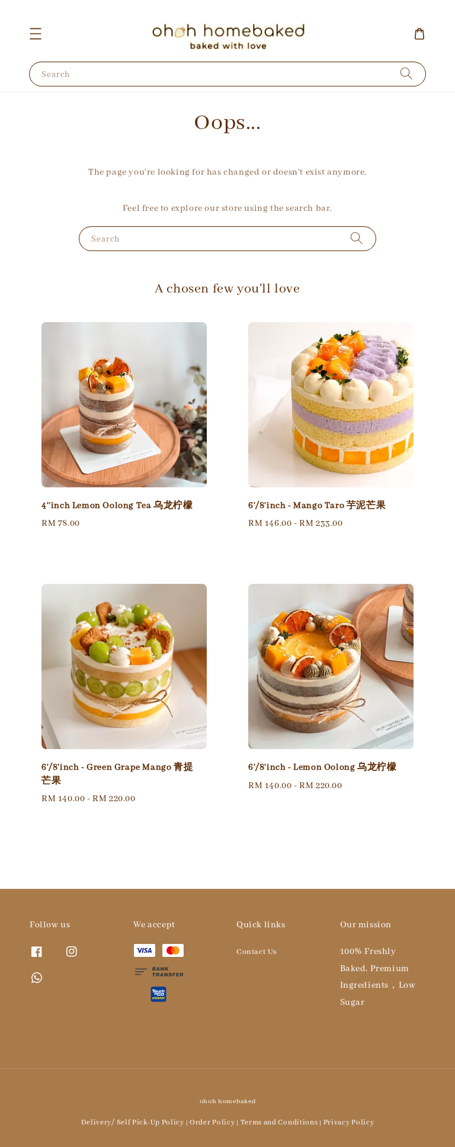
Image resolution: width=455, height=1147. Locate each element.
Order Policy (212, 1122)
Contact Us (256, 952)
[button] (36, 34)
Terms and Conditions (279, 1122)
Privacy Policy (348, 1122)
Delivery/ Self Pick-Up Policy (132, 1122)
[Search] (406, 73)
